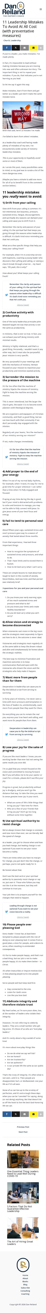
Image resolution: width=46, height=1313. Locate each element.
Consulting (25, 1290)
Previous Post (23, 1127)
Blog (25, 1284)
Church (7, 40)
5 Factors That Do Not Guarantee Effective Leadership (19, 1209)
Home (25, 1275)
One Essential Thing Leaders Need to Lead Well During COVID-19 (22, 1173)
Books (25, 1281)
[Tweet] (16, 48)
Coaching (25, 1294)
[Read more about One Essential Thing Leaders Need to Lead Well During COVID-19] (23, 1159)
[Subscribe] (33, 48)
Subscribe (25, 1287)
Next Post (23, 1132)
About (25, 1278)
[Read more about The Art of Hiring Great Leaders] (23, 1227)
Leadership (16, 40)
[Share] (7, 48)
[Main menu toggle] (40, 9)
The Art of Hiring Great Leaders (20, 1242)
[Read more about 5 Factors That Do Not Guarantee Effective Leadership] (23, 1192)
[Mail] (24, 48)
